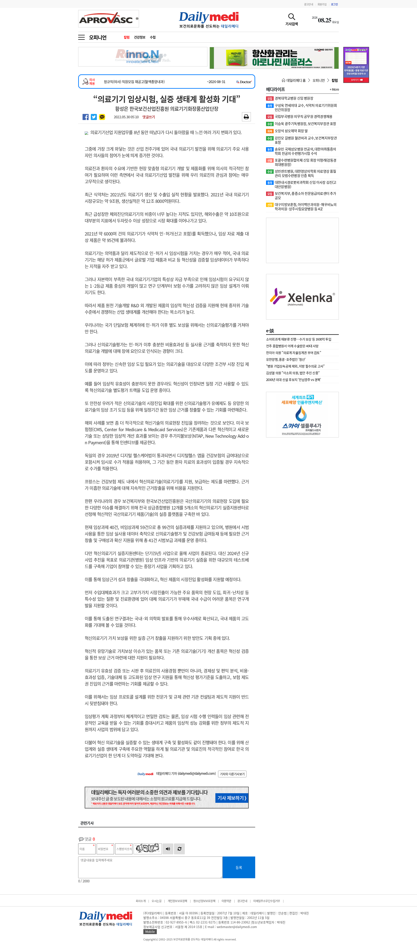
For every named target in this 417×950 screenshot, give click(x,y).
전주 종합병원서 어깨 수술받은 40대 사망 (292, 346)
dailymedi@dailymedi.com (197, 773)
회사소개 (141, 901)
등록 (239, 867)
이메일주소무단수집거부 (266, 901)
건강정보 (140, 37)
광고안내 (308, 4)
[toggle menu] (81, 36)
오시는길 (156, 901)
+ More (334, 89)
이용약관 (226, 901)
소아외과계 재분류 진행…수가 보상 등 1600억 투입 (298, 339)
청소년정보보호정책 (204, 901)
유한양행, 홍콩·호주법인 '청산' (286, 359)
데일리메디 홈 (296, 80)
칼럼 (127, 37)
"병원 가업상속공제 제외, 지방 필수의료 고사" (295, 366)
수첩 (153, 37)
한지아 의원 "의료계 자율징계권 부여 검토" (293, 352)
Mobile (150, 931)
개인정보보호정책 (177, 901)
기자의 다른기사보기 (232, 774)
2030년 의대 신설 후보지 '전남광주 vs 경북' (293, 379)
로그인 (334, 4)
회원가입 (322, 4)
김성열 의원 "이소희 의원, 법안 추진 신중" (292, 373)
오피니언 (97, 37)
